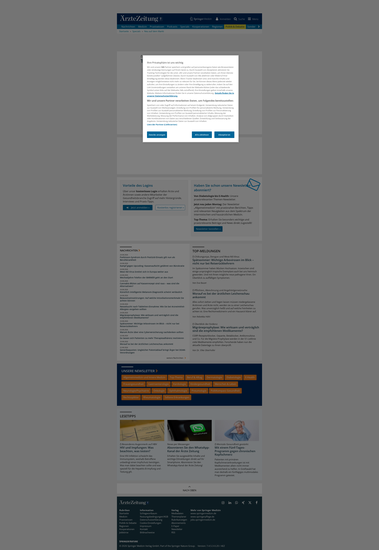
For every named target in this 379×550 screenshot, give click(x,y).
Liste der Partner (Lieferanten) (162, 124)
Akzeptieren (224, 134)
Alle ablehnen (202, 134)
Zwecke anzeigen (157, 134)
